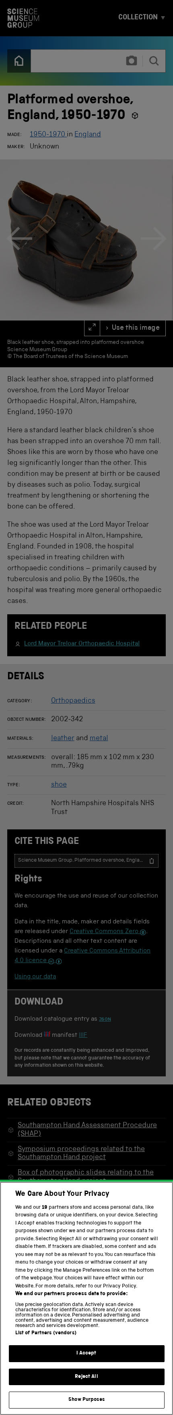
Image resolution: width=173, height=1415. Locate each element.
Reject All (86, 1376)
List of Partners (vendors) (45, 1333)
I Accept (86, 1353)
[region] (86, 1298)
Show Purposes (86, 1399)
